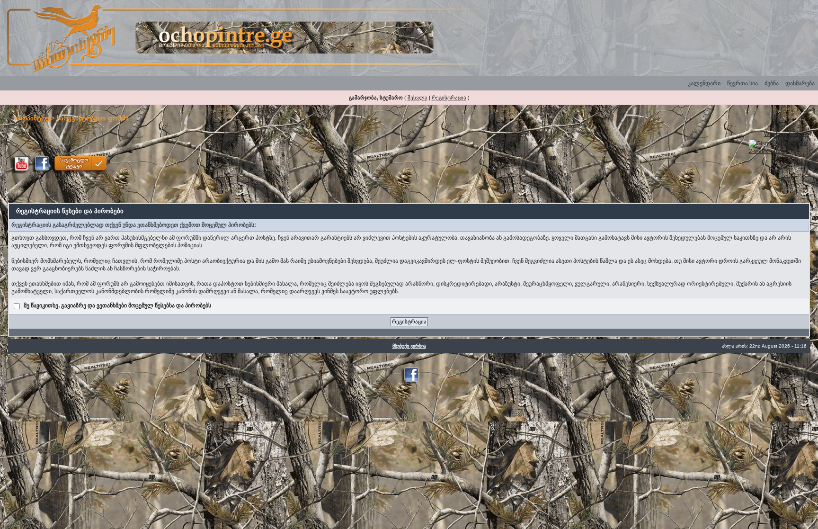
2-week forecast (769, 151)
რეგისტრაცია (449, 97)
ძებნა (772, 83)
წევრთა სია (742, 83)
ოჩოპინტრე (31, 118)
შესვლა (417, 97)
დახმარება (800, 83)
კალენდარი (704, 83)
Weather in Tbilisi (786, 134)
